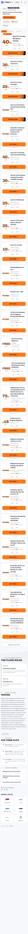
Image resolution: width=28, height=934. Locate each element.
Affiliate (17, 2)
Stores (6, 826)
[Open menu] (25, 2)
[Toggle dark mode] (22, 2)
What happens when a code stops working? (14, 776)
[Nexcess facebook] (4, 789)
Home (2, 826)
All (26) (4, 31)
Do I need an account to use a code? (14, 782)
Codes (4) (11, 31)
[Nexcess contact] (7, 789)
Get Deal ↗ (14, 144)
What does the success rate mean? (14, 771)
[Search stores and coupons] (12, 2)
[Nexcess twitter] (2, 789)
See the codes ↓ (9, 17)
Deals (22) (18, 31)
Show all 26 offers (14, 644)
